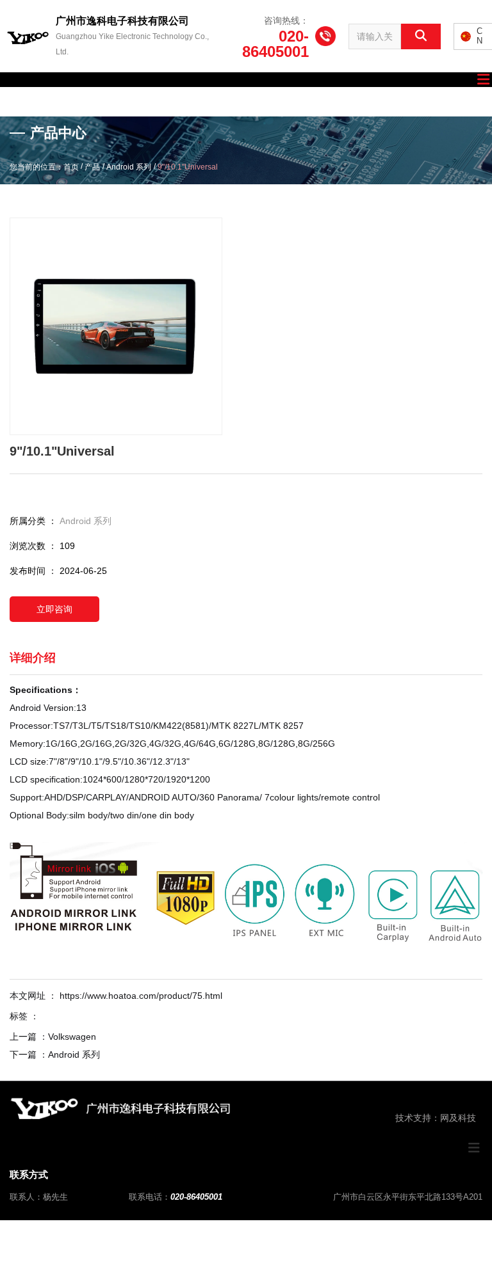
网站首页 (22, 101)
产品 (92, 167)
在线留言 (373, 101)
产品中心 (163, 101)
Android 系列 (128, 167)
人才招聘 (303, 101)
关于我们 (93, 101)
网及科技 (458, 1118)
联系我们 (444, 101)
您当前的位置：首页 (45, 167)
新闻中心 (233, 101)
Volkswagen (72, 1036)
